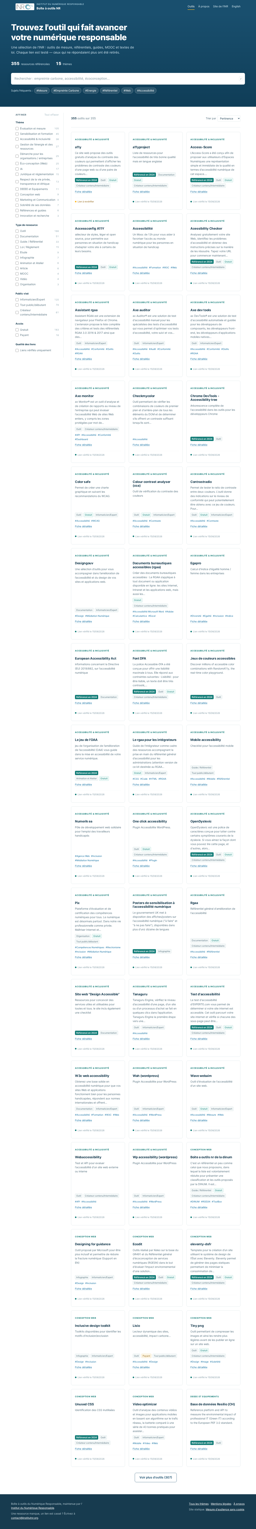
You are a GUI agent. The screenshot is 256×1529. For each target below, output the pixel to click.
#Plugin (153, 860)
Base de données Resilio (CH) (212, 1404)
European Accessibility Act (95, 658)
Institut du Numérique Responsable (32, 1507)
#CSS (136, 778)
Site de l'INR (220, 6)
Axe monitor (84, 396)
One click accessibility (150, 821)
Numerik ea (83, 821)
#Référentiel (110, 90)
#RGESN (205, 1201)
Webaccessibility (88, 1157)
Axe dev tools (200, 310)
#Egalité (207, 615)
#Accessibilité (145, 90)
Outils (191, 6)
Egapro (195, 563)
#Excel (152, 615)
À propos (203, 6)
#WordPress (155, 1114)
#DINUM (195, 1201)
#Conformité (97, 349)
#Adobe (169, 611)
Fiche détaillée (83, 191)
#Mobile (211, 778)
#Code (143, 778)
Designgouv (84, 563)
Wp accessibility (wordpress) (155, 1157)
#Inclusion (218, 615)
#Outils (109, 349)
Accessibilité (143, 228)
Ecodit (137, 1244)
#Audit (152, 349)
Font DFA (139, 658)
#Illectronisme (113, 947)
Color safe (83, 482)
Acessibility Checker (206, 228)
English (236, 6)
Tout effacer (51, 114)
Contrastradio (201, 482)
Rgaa (194, 903)
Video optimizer (145, 1404)
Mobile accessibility (205, 740)
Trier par (211, 118)
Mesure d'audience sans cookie (225, 1509)
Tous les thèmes (199, 1503)
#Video (146, 1443)
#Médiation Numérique (97, 615)
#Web (127, 90)
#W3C (165, 267)
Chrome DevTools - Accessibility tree (204, 398)
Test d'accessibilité (205, 994)
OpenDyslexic (201, 821)
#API (77, 435)
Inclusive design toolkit (92, 1326)
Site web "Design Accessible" (97, 994)
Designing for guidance (93, 1244)
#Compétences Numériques (89, 947)
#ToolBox (217, 1201)
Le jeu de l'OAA (86, 740)
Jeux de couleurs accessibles (212, 658)
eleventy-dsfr (200, 1244)
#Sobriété (215, 1361)
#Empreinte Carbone (66, 90)
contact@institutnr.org (24, 1517)
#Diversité (195, 615)
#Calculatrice (140, 615)
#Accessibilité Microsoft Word (148, 611)
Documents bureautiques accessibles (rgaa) (152, 565)
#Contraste (155, 520)
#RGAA (79, 353)
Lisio (136, 1326)
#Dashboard (81, 439)
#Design (79, 615)
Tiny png (197, 1326)
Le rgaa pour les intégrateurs (155, 740)
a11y (78, 147)
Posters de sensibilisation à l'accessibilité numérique (153, 905)
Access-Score (201, 147)
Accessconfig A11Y (89, 228)
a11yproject (141, 147)
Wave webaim (201, 1076)
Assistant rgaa (86, 310)
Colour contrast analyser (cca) (151, 483)
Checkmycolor (144, 396)
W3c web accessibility (92, 1076)
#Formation (155, 267)
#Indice (229, 615)
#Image (205, 1361)
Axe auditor (141, 310)
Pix (77, 903)
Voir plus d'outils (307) (155, 1477)
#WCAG (95, 520)
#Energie (90, 90)
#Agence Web (82, 856)
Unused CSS (84, 1404)
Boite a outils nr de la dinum (211, 1157)
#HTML (153, 778)
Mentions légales (221, 1503)
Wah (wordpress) (146, 1076)
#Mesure (42, 90)
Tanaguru (140, 994)
